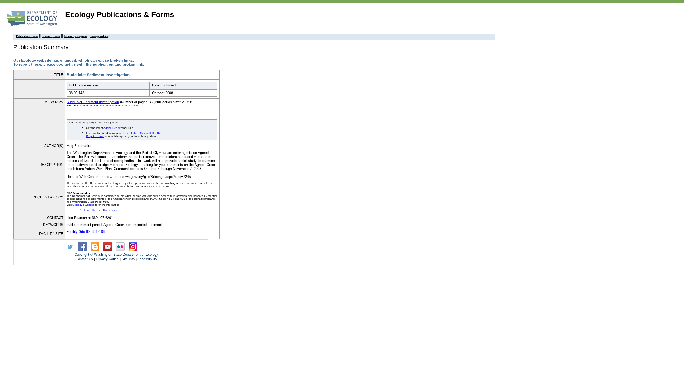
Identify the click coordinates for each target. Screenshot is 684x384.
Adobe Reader (112, 127)
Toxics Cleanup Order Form (100, 210)
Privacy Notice (107, 259)
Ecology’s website (83, 204)
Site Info (128, 259)
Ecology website (99, 36)
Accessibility (147, 259)
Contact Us (84, 259)
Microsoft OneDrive (151, 132)
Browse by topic (51, 36)
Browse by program (75, 36)
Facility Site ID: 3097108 (86, 232)
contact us (66, 64)
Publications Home (27, 36)
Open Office (130, 132)
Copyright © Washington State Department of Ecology (116, 255)
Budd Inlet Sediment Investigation (93, 102)
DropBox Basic (95, 136)
